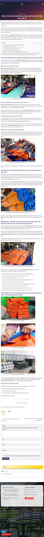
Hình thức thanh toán (25, 518)
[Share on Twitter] (21, 403)
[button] (39, 43)
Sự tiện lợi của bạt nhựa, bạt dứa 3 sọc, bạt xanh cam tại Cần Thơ (14, 51)
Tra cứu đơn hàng (36, 517)
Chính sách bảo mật (25, 513)
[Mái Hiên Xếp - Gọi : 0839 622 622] (22, 4)
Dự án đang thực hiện (14, 513)
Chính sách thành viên (25, 520)
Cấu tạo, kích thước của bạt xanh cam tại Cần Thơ (13, 47)
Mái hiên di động (2, 515)
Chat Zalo (4, 531)
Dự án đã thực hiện (14, 510)
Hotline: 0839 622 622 (6, 534)
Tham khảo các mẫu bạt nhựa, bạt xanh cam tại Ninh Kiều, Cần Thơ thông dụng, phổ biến (19, 54)
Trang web (4, 450)
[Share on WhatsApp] (17, 403)
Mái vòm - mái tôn (3, 518)
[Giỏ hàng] (42, 4)
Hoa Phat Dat (16, 530)
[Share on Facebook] (19, 403)
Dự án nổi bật (13, 515)
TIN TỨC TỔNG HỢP (22, 14)
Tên (3, 439)
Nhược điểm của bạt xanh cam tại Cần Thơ (12, 50)
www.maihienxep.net (33, 494)
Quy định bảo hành (36, 512)
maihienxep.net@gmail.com (7, 473)
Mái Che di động (2, 513)
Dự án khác (13, 518)
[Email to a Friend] (23, 403)
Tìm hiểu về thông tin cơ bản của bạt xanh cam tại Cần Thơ (13, 44)
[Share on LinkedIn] (27, 403)
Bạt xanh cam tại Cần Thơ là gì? (10, 46)
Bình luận (4, 429)
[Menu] (1, 4)
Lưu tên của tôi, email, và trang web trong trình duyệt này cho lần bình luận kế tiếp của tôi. (22, 455)
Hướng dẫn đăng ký (36, 519)
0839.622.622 (5, 471)
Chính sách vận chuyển (26, 515)
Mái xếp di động (2, 510)
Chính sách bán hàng (36, 514)
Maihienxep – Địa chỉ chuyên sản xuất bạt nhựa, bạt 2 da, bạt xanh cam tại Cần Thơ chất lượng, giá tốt (21, 53)
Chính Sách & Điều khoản (26, 510)
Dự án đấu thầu (13, 520)
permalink (23, 407)
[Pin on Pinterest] (25, 403)
